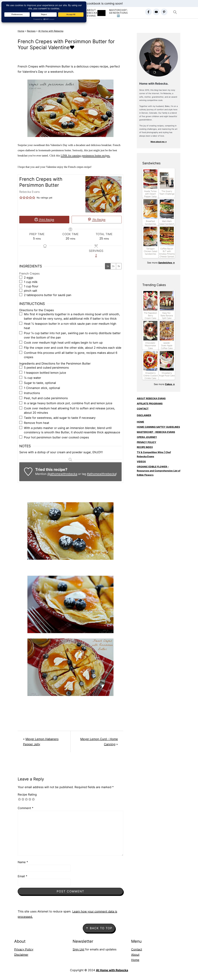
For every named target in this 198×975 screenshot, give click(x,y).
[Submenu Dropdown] (101, 13)
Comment (25, 808)
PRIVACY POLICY (146, 442)
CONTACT (143, 408)
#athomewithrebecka (101, 474)
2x (113, 266)
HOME (140, 421)
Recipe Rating (27, 794)
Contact (136, 949)
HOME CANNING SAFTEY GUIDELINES (158, 426)
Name (23, 862)
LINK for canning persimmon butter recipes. (85, 155)
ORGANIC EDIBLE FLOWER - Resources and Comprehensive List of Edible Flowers (158, 471)
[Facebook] (148, 12)
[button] (20, 197)
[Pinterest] (164, 12)
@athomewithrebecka (62, 474)
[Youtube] (156, 12)
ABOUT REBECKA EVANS (151, 398)
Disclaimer (21, 954)
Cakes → (170, 384)
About (135, 954)
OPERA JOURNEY (147, 437)
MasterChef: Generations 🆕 (118, 13)
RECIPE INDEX (145, 447)
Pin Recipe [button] (98, 219)
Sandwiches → (166, 262)
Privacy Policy (23, 949)
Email (22, 876)
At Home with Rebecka (50, 31)
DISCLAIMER (144, 415)
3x (119, 266)
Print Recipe (46, 219)
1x (108, 266)
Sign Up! (78, 949)
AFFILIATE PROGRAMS (149, 403)
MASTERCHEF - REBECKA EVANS (156, 432)
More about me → (159, 141)
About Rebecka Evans (91, 13)
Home (21, 31)
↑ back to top (99, 928)
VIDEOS (141, 461)
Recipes (31, 31)
